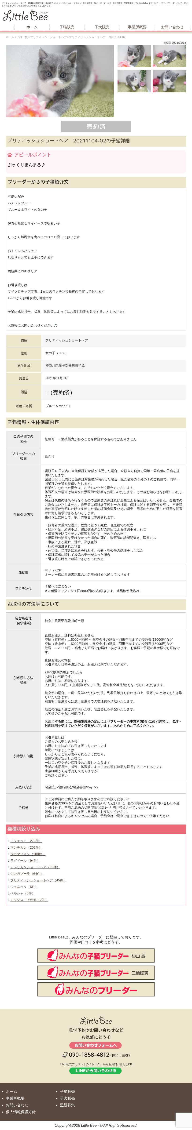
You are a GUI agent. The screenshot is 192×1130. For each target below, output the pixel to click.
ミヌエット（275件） (26, 841)
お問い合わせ (172, 27)
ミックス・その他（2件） (29, 900)
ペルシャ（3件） (22, 893)
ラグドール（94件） (25, 860)
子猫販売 (66, 27)
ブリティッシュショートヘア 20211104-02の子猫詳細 (68, 141)
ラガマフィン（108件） (27, 854)
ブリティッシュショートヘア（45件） (38, 880)
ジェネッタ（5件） (24, 887)
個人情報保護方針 (21, 1112)
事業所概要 (137, 27)
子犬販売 (102, 27)
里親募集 (67, 1105)
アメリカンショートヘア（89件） (35, 867)
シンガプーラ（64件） (27, 874)
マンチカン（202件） (26, 847)
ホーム (32, 27)
